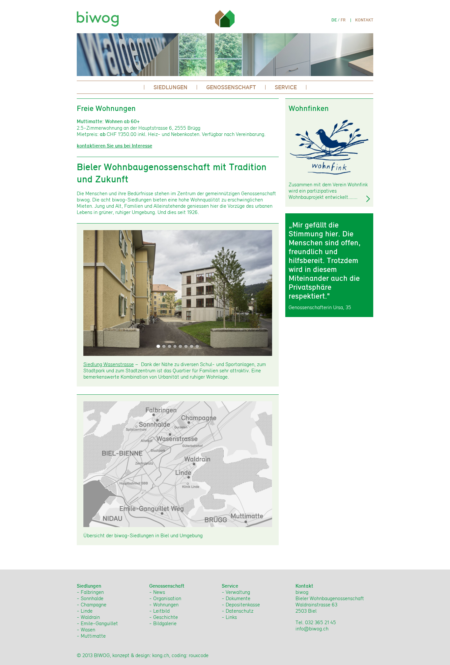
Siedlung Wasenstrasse (108, 364)
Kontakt (364, 19)
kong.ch (160, 655)
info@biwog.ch (311, 628)
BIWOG (99, 17)
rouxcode (199, 655)
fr (343, 19)
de (334, 19)
